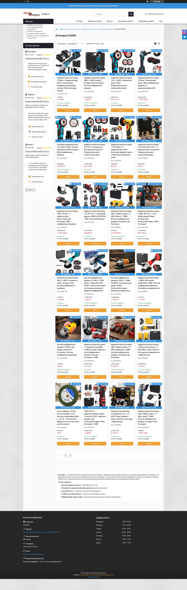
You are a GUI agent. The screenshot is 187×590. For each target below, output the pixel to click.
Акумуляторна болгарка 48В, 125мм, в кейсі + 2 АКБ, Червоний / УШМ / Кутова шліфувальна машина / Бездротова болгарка (121, 350)
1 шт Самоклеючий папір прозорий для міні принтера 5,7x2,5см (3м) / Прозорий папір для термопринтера (38, 166)
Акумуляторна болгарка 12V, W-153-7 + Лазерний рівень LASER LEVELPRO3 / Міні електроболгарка (95, 215)
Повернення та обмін (146, 21)
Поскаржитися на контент (88, 575)
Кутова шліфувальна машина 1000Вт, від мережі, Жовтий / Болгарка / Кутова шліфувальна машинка (67, 349)
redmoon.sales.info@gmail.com (34, 554)
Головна (79, 21)
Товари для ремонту (88, 29)
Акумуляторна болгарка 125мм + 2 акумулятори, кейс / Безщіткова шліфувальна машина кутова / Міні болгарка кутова (67, 84)
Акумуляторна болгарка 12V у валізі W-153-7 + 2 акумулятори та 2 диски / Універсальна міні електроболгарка (149, 149)
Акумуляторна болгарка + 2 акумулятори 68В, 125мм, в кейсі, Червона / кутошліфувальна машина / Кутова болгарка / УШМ (95, 350)
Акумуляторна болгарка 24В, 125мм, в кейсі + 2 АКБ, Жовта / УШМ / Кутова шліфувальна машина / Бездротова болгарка (121, 217)
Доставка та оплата (125, 21)
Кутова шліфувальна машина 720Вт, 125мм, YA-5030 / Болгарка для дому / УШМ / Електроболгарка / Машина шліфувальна (121, 284)
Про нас (110, 21)
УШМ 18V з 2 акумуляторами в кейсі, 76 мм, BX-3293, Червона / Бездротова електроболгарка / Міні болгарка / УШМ (95, 417)
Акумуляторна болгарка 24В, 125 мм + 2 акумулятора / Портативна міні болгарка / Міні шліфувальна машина (67, 217)
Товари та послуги (94, 21)
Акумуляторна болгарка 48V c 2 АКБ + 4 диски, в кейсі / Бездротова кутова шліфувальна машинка (67, 283)
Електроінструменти (104, 29)
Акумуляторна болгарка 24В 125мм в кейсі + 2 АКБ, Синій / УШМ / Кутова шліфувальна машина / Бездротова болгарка (148, 417)
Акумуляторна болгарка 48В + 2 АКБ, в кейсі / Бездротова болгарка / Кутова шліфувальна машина (94, 83)
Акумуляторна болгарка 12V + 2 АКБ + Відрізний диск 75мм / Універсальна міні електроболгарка (121, 83)
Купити (68, 110)
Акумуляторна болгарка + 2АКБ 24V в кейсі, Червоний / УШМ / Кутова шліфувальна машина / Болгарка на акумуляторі (149, 283)
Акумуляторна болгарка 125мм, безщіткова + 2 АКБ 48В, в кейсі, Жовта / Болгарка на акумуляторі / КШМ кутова (149, 349)
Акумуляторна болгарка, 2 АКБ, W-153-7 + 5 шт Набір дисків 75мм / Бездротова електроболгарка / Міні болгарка (148, 217)
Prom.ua (103, 573)
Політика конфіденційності (105, 575)
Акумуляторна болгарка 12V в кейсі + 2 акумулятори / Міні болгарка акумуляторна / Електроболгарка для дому (122, 150)
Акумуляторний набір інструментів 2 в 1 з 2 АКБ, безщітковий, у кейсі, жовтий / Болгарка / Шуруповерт (122, 416)
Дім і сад (76, 29)
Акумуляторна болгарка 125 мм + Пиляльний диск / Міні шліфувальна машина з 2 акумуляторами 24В (148, 83)
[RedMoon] (31, 14)
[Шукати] (131, 14)
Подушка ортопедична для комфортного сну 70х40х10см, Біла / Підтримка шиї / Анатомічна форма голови (38, 66)
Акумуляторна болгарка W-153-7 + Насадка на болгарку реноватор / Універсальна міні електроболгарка (94, 149)
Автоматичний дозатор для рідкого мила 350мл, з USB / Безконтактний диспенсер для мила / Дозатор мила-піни (39, 116)
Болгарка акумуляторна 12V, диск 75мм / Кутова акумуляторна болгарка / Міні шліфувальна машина (68, 149)
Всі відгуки (30, 190)
